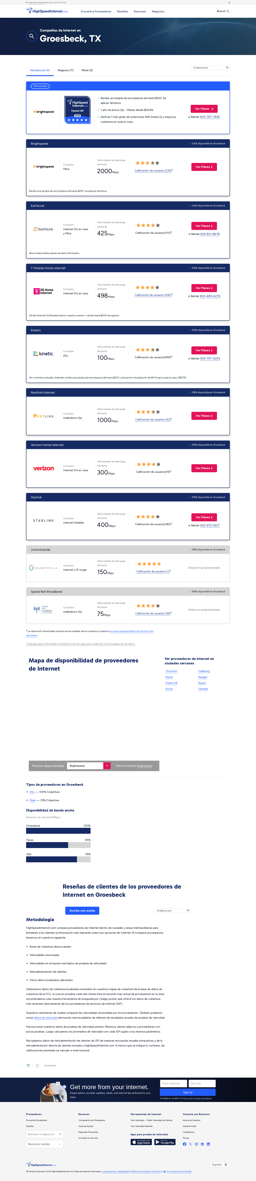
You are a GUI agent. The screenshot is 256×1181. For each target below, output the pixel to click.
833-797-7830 (210, 117)
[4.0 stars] (152, 350)
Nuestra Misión (189, 1126)
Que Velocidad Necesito (142, 1126)
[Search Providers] (59, 1134)
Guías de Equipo (85, 1126)
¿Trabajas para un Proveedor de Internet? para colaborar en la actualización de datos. (80, 643)
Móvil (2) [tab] (87, 70)
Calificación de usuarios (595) (153, 295)
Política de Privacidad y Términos (146, 1171)
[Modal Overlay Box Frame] (128, 1090)
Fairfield (203, 688)
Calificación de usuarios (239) (153, 170)
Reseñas (122, 11)
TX (37, 1065)
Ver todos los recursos (88, 1138)
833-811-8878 (210, 234)
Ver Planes (200, 108)
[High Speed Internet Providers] (47, 11)
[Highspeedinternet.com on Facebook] (184, 1144)
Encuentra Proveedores (96, 11)
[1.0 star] (137, 350)
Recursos (140, 11)
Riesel (201, 683)
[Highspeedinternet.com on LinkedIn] (208, 1144)
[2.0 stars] (142, 350)
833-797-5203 (210, 358)
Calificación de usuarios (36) (153, 613)
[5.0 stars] (157, 350)
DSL (32, 792)
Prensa (186, 1138)
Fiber (33, 800)
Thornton (171, 671)
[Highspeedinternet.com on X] (190, 1144)
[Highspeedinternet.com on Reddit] (202, 1144)
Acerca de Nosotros (191, 1120)
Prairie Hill (171, 683)
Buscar (221, 11)
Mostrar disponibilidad (48, 766)
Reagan (202, 677)
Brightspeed (144, 765)
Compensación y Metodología (115, 1171)
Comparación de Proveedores (91, 1120)
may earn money (36, 2)
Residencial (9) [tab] (39, 70)
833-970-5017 (210, 525)
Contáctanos (188, 1132)
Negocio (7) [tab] (65, 70)
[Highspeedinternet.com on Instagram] (196, 1144)
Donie (169, 688)
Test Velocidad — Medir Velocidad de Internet (151, 1120)
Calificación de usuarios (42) (153, 419)
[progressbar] (58, 831)
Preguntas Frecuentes (88, 1132)
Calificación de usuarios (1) (153, 571)
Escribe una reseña (82, 910)
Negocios (158, 11)
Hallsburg (204, 671)
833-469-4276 (210, 296)
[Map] (94, 722)
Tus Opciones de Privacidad (179, 1171)
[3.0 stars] (147, 350)
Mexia (169, 677)
